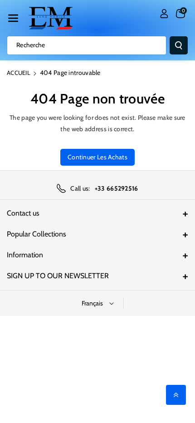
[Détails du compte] (164, 13)
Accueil (18, 72)
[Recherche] (179, 45)
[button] (13, 18)
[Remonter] (176, 395)
